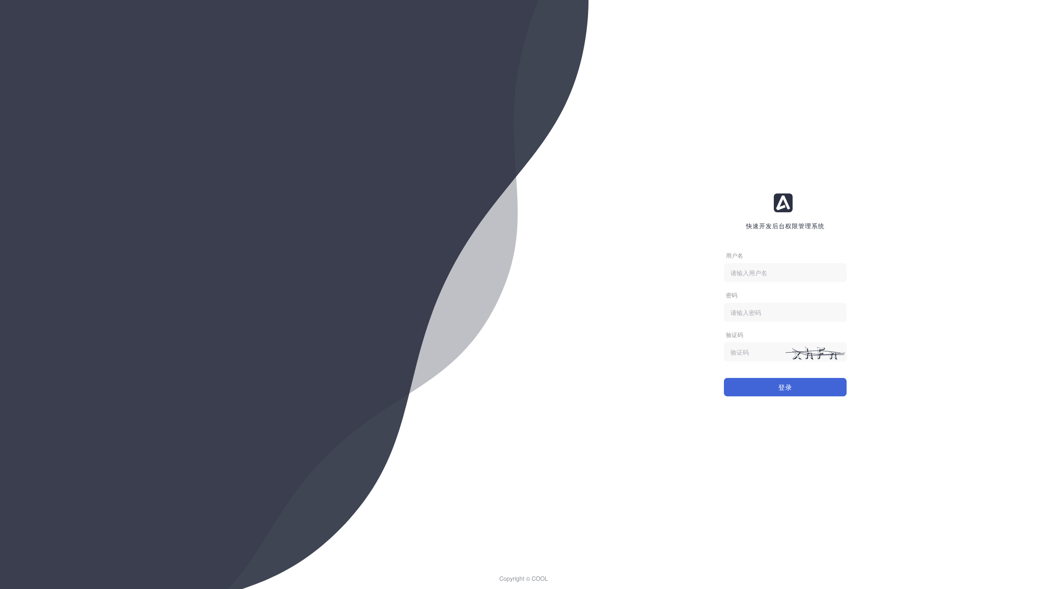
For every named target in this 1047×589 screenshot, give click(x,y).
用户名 (734, 255)
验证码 (734, 334)
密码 (731, 295)
